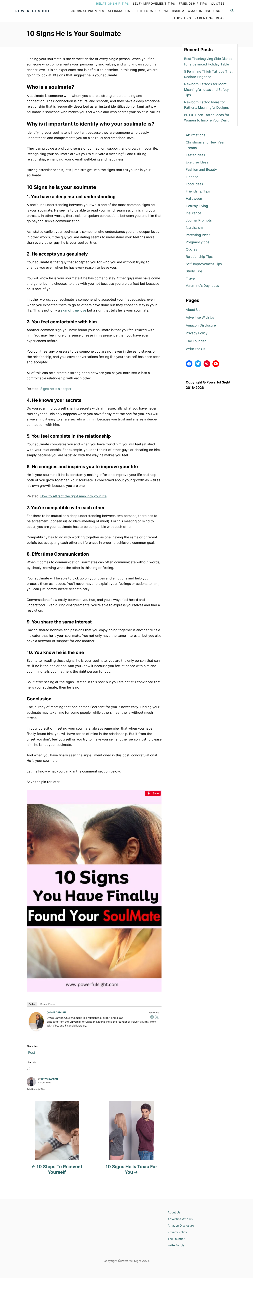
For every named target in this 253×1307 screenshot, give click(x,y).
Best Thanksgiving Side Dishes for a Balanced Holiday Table (208, 61)
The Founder (196, 341)
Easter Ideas (195, 155)
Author (32, 1004)
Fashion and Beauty (201, 169)
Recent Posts (47, 1004)
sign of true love (73, 310)
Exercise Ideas (197, 162)
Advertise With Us (200, 317)
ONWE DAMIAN (56, 1012)
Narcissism (194, 227)
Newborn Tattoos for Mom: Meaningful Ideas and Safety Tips (206, 89)
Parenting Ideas (198, 235)
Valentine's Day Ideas (202, 286)
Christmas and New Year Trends (205, 145)
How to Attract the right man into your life (73, 496)
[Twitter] (157, 1017)
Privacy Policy (196, 333)
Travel (190, 278)
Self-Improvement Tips (204, 264)
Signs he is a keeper (55, 389)
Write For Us (195, 349)
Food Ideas (194, 184)
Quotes (191, 249)
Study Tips (194, 271)
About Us (193, 310)
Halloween (194, 198)
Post (31, 1052)
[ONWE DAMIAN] (36, 1021)
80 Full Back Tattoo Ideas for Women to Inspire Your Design (208, 117)
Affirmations (195, 135)
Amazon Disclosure (201, 325)
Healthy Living (197, 206)
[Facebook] (152, 1017)
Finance (192, 177)
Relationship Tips (36, 1089)
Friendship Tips (198, 191)
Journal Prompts (199, 220)
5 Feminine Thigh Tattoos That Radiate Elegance (208, 74)
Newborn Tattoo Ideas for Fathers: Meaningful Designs (206, 104)
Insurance (193, 213)
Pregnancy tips (197, 242)
